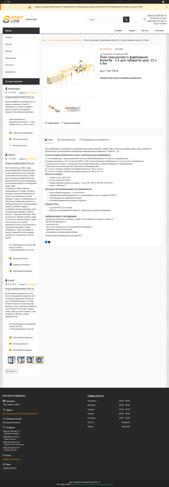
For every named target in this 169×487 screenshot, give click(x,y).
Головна (118, 30)
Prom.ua (97, 482)
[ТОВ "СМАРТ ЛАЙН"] (13, 19)
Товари (132, 30)
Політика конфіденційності (103, 484)
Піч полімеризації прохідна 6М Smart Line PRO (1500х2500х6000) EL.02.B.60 (22, 326)
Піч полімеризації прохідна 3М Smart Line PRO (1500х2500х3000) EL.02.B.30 (22, 247)
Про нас (145, 30)
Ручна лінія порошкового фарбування (65, 40)
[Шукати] (126, 19)
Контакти (159, 30)
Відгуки (8, 51)
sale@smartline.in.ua (11, 459)
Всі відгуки (10, 371)
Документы (10, 72)
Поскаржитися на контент (81, 484)
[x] (49, 242)
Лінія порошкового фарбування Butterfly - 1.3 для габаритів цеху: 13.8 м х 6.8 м (22, 122)
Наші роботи (10, 58)
